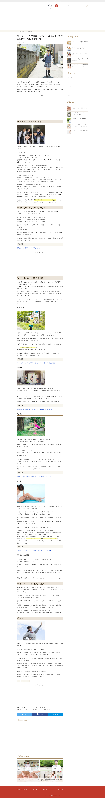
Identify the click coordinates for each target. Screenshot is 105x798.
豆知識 (69, 95)
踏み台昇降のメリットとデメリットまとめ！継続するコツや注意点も (34, 409)
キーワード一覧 (52, 789)
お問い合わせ (60, 789)
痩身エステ (70, 91)
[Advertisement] (52, 19)
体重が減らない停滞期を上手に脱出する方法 (28, 248)
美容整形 (70, 86)
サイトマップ (44, 789)
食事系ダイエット (72, 77)
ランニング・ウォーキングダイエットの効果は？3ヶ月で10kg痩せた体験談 (36, 363)
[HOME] (17, 31)
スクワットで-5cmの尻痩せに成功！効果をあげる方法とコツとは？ (34, 476)
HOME (18, 789)
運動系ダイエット (72, 82)
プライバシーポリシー (35, 789)
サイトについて (24, 789)
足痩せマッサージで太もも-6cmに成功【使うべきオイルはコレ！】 (34, 550)
